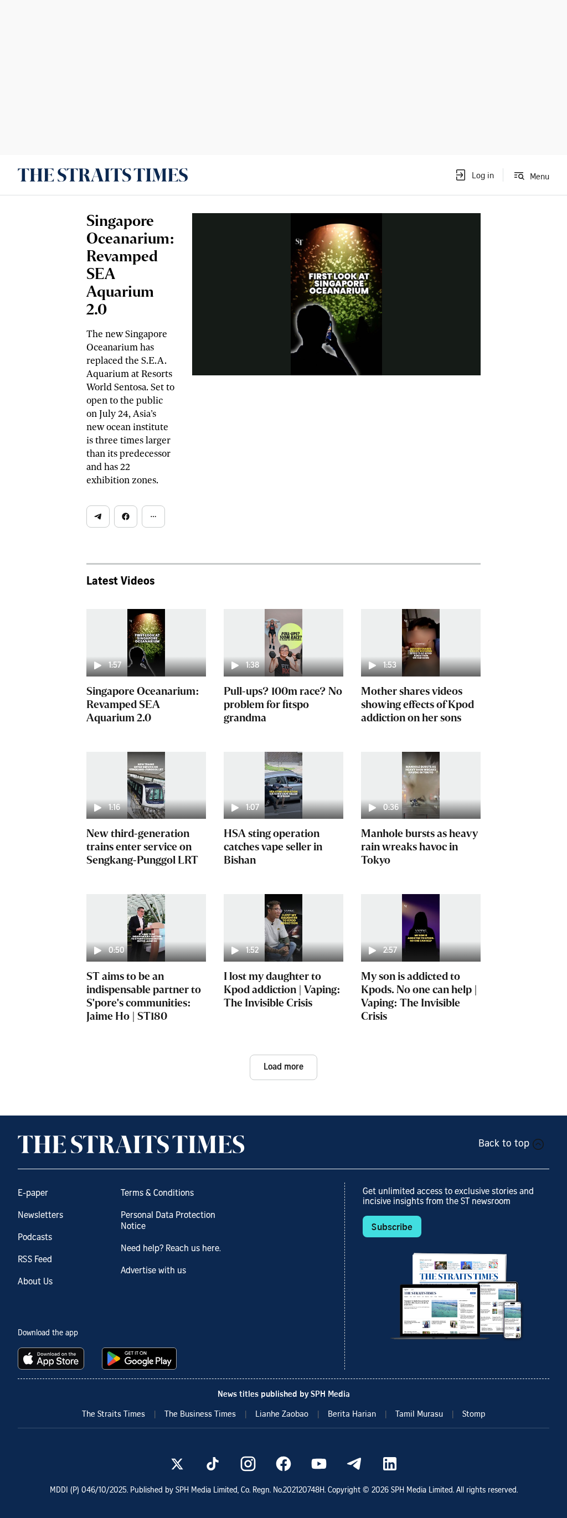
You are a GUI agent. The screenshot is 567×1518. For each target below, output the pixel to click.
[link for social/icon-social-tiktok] (212, 1464)
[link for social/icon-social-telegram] (354, 1464)
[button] (474, 174)
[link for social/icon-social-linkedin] (390, 1464)
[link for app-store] (53, 1358)
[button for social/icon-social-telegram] (98, 516)
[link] (103, 174)
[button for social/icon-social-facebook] (125, 516)
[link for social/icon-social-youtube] (319, 1464)
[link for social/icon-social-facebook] (283, 1464)
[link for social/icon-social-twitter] (177, 1464)
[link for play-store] (140, 1358)
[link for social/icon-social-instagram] (248, 1464)
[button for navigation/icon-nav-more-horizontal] (153, 516)
